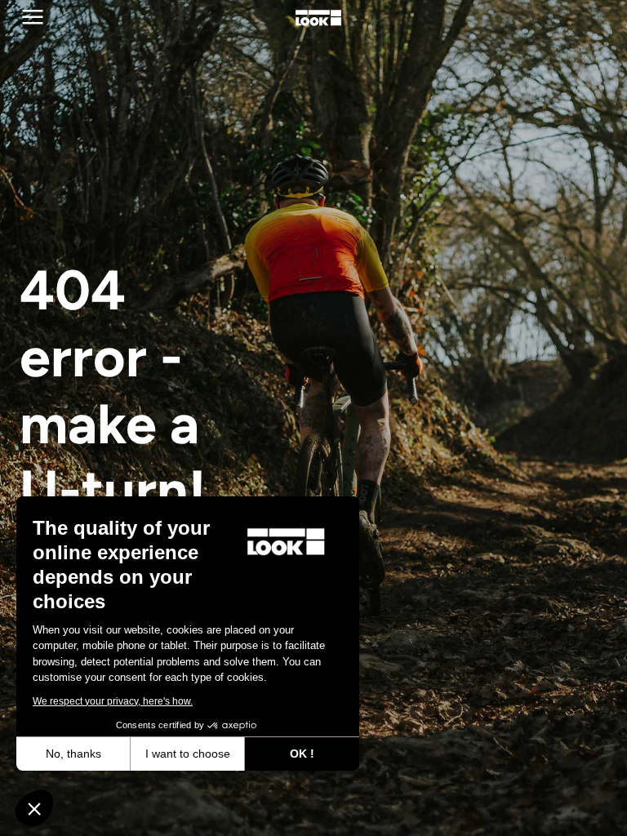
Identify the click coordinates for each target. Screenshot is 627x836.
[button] (34, 808)
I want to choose (187, 753)
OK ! (302, 753)
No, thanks (73, 753)
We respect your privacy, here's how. (113, 701)
